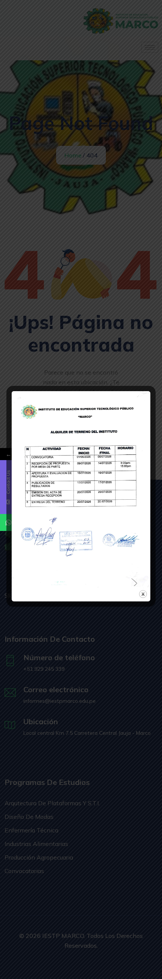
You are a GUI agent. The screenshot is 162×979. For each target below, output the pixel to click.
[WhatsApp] (8, 522)
